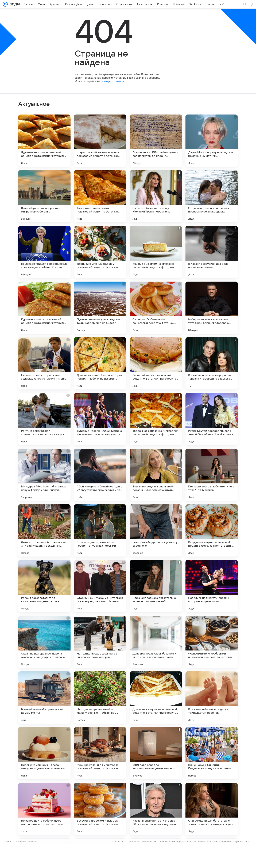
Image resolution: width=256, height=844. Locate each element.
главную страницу (112, 81)
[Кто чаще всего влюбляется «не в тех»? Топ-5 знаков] (211, 475)
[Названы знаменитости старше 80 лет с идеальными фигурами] (156, 809)
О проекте (118, 841)
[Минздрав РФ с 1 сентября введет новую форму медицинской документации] (44, 475)
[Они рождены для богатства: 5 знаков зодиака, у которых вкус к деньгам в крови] (211, 809)
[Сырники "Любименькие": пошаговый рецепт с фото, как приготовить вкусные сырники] (156, 308)
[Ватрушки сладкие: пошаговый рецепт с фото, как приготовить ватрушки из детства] (211, 530)
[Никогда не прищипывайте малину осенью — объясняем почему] (100, 697)
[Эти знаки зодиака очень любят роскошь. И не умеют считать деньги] (156, 475)
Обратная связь (242, 841)
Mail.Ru (7, 841)
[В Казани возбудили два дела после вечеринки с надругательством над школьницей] (211, 252)
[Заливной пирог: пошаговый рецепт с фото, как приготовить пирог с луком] (156, 363)
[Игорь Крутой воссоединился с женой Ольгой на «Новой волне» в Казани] (211, 419)
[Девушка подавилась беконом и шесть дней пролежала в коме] (156, 642)
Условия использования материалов (212, 841)
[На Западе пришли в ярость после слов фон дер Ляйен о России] (44, 252)
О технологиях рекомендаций (141, 841)
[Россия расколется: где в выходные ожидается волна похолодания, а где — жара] (44, 586)
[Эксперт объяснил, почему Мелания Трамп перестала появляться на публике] (156, 196)
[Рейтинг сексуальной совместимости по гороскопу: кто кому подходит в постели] (44, 419)
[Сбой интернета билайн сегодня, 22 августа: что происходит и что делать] (100, 475)
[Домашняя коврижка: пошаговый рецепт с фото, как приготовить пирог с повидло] (156, 697)
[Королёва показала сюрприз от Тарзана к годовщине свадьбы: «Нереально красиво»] (211, 363)
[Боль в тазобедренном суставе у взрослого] (156, 530)
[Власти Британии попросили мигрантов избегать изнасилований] (44, 196)
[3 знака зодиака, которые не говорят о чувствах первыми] (100, 530)
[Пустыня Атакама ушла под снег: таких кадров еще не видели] (100, 308)
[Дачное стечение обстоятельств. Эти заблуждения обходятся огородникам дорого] (44, 530)
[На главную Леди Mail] (14, 4)
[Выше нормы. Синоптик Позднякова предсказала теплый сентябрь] (211, 753)
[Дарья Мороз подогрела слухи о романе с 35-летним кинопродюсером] (211, 141)
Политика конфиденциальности (175, 841)
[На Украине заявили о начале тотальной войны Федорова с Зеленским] (211, 308)
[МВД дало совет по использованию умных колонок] (156, 753)
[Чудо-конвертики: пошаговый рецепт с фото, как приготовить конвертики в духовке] (44, 141)
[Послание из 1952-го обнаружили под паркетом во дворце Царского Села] (156, 141)
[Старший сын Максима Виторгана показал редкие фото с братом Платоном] (100, 586)
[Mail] (5, 4)
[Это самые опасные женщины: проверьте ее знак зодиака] (211, 196)
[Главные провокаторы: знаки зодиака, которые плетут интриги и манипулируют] (44, 363)
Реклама (32, 841)
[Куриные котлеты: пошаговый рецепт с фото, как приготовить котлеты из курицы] (44, 308)
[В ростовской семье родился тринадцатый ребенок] (211, 697)
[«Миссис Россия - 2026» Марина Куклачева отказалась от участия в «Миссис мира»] (100, 419)
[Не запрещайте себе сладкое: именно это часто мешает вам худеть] (44, 809)
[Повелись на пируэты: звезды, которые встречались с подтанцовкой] (211, 586)
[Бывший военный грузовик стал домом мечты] (44, 697)
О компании (20, 841)
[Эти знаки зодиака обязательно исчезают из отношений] (156, 586)
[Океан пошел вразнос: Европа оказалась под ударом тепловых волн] (44, 642)
